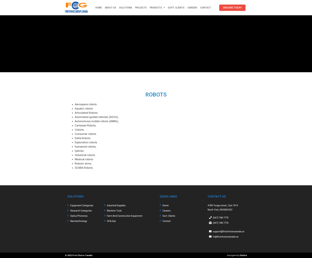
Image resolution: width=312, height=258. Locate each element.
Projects (141, 7)
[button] (232, 8)
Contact (205, 7)
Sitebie (243, 255)
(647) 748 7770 (220, 217)
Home (98, 7)
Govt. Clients (176, 7)
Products (156, 7)
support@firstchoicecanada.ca (228, 231)
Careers (192, 7)
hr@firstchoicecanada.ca (225, 236)
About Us (110, 7)
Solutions (125, 7)
